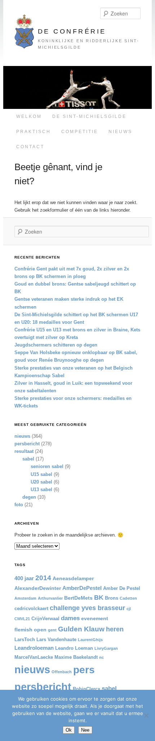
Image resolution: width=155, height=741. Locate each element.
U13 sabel (41, 489)
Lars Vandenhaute (56, 639)
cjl (129, 609)
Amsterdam (25, 598)
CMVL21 (22, 619)
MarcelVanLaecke (33, 657)
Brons (111, 598)
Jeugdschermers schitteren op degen (55, 345)
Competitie (79, 131)
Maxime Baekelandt (76, 657)
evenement (94, 618)
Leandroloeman (34, 648)
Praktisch (33, 131)
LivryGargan (106, 648)
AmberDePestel (82, 588)
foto (18, 504)
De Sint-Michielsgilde (89, 116)
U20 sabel (41, 482)
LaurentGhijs (90, 640)
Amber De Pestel (121, 588)
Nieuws (120, 131)
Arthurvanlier (50, 598)
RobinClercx (86, 689)
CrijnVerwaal (45, 618)
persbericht (27, 443)
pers (84, 669)
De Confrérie (72, 31)
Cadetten (128, 598)
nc (101, 657)
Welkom (29, 116)
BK (98, 597)
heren (115, 629)
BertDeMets (78, 598)
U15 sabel (41, 474)
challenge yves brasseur (87, 608)
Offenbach (62, 672)
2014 (43, 578)
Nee (85, 730)
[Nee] (146, 715)
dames (70, 618)
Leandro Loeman (74, 648)
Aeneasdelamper (73, 578)
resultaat (24, 451)
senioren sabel (47, 466)
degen (29, 497)
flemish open (30, 629)
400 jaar (24, 578)
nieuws (22, 436)
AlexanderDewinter (37, 588)
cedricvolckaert (31, 608)
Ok (69, 730)
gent (52, 630)
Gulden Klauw (81, 629)
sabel (28, 459)
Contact (30, 146)
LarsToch (24, 639)
